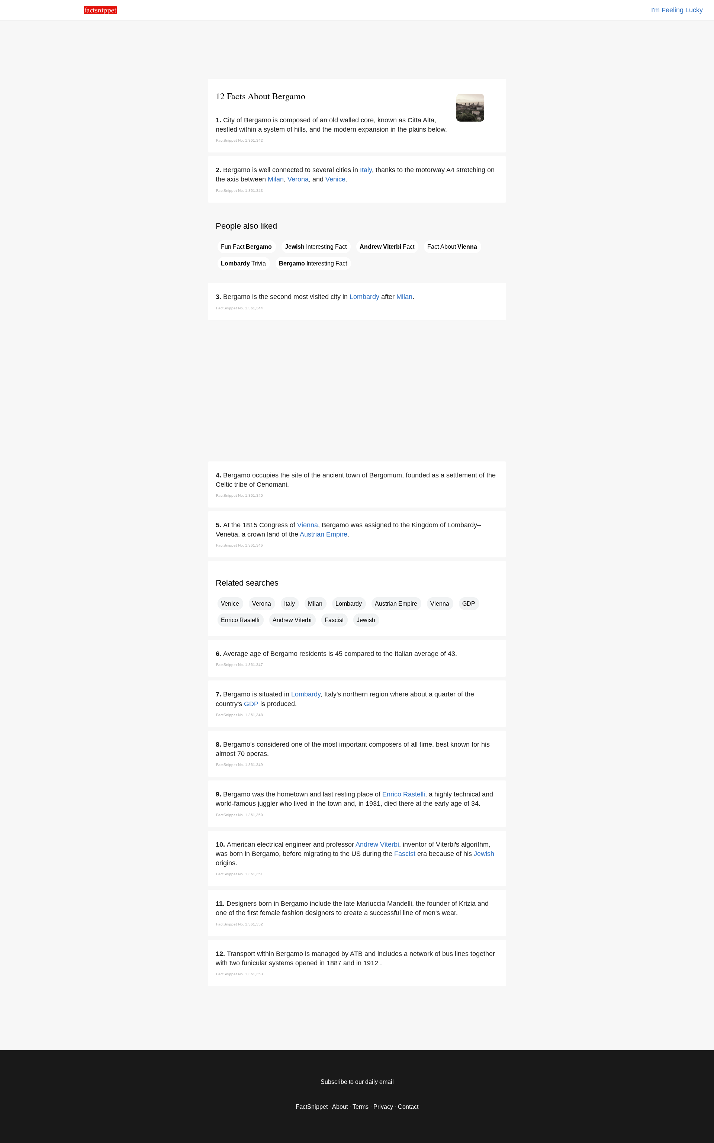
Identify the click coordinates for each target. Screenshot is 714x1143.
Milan (276, 179)
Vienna (307, 525)
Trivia (243, 263)
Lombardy (364, 296)
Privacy (383, 1107)
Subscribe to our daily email (357, 1082)
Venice (335, 179)
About (340, 1107)
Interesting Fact (316, 247)
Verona (298, 179)
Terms (361, 1107)
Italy (366, 170)
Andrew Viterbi (292, 620)
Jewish (366, 620)
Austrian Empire (323, 534)
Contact (408, 1107)
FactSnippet (312, 1107)
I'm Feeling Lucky (677, 10)
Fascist (334, 620)
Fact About (452, 247)
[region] (357, 48)
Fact (387, 247)
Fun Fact (246, 247)
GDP (468, 604)
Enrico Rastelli (240, 620)
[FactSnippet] (100, 12)
